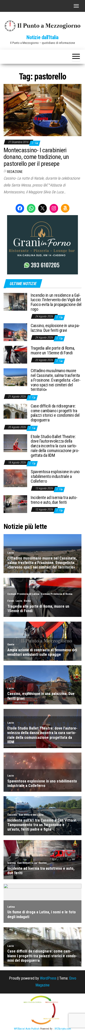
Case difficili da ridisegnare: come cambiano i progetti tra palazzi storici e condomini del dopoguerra (55, 412)
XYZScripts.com (63, 1028)
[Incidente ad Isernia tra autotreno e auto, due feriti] (15, 504)
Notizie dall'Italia (42, 37)
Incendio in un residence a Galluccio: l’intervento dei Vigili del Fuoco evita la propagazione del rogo (56, 302)
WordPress (48, 978)
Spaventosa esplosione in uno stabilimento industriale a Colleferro (55, 476)
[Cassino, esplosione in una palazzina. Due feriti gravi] (15, 332)
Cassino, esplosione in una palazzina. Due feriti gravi (55, 328)
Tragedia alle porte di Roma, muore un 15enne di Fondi (53, 350)
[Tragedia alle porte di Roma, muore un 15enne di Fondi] (15, 354)
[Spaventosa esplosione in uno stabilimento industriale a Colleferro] (15, 478)
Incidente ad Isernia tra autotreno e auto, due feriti (54, 500)
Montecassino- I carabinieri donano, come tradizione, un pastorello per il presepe (36, 157)
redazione (15, 172)
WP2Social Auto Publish (26, 1028)
